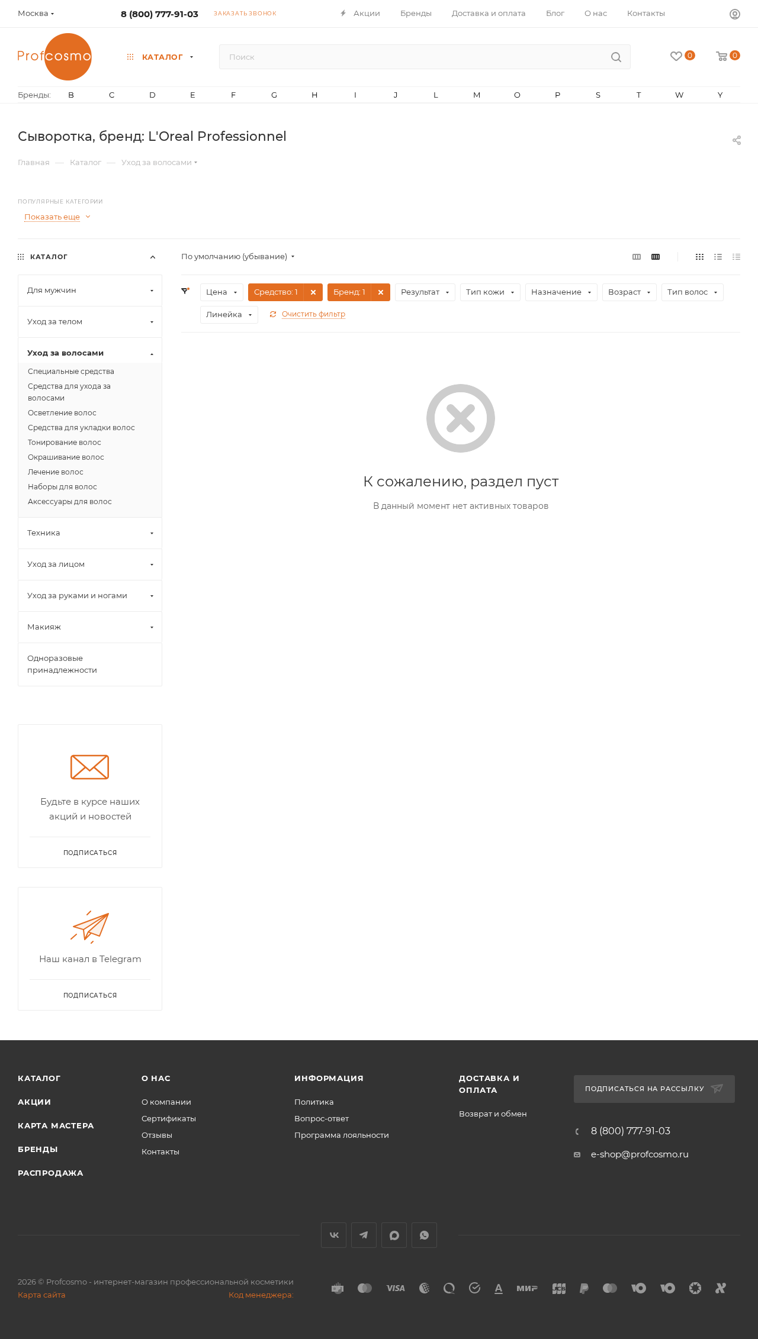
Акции (35, 1101)
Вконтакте (333, 1235)
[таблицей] (736, 256)
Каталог (39, 1078)
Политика (314, 1101)
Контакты (160, 1151)
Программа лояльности (341, 1135)
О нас (156, 1078)
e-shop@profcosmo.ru (640, 1154)
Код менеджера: (261, 1294)
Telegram (364, 1235)
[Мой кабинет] (735, 15)
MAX (394, 1235)
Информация (329, 1078)
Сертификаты (169, 1118)
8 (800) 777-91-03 (159, 14)
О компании (166, 1101)
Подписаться (90, 995)
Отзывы (157, 1135)
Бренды (38, 1149)
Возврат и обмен (493, 1113)
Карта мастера (56, 1125)
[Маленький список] (636, 256)
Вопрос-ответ (321, 1118)
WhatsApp (424, 1235)
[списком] (718, 256)
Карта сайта (42, 1294)
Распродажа (50, 1172)
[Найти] (616, 56)
